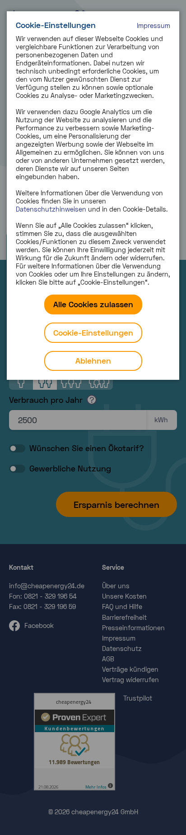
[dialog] (93, 195)
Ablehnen (93, 360)
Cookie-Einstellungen (93, 332)
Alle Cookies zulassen (93, 304)
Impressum (153, 25)
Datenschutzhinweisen (51, 209)
